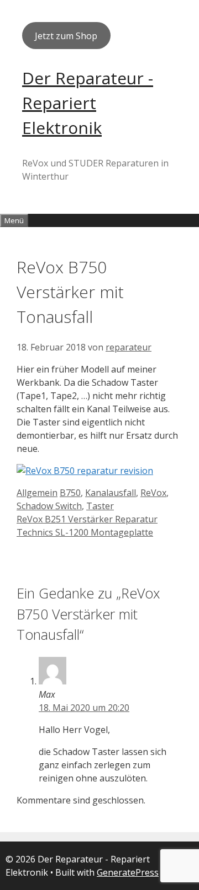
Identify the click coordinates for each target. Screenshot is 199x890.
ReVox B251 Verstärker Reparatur (87, 519)
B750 (70, 493)
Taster (100, 506)
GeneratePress (128, 872)
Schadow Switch (49, 506)
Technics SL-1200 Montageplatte (85, 532)
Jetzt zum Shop (66, 36)
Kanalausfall (110, 493)
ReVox (153, 493)
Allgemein (37, 493)
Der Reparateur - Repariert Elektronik (87, 103)
